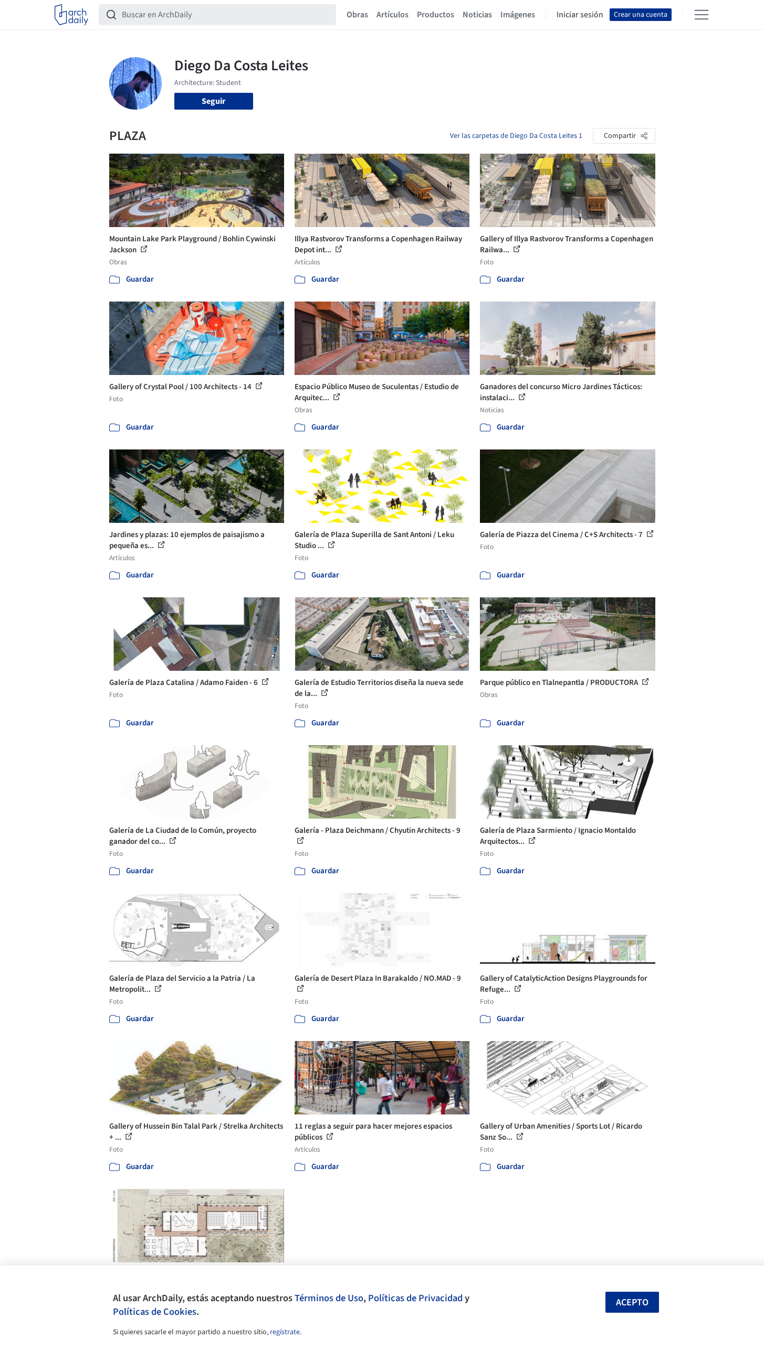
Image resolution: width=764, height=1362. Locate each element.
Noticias (477, 14)
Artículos (392, 14)
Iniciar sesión (580, 14)
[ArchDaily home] (71, 14)
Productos (435, 14)
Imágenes (517, 14)
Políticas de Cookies (154, 1311)
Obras (357, 14)
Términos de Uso (329, 1298)
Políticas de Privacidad (415, 1298)
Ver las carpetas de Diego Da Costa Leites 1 (516, 136)
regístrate (285, 1332)
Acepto (632, 1302)
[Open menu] (701, 14)
